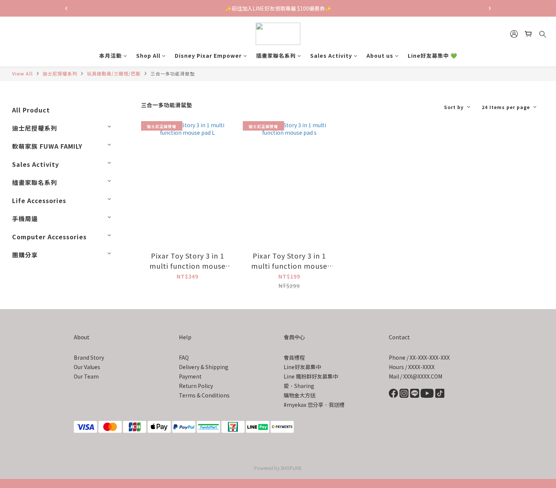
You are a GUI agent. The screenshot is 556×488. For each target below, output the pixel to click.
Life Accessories (39, 200)
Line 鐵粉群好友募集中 (311, 376)
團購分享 (25, 254)
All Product (31, 109)
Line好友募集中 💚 (432, 55)
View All (22, 73)
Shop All (148, 55)
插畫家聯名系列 (276, 55)
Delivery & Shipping (203, 367)
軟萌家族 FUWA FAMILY (47, 146)
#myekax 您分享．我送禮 (314, 404)
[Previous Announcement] (66, 8)
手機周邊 (25, 218)
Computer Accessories (49, 236)
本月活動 (110, 55)
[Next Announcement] (489, 8)
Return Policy (196, 385)
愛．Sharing (299, 385)
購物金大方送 (299, 395)
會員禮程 (294, 357)
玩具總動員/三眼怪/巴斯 (114, 73)
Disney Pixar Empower (208, 55)
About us (380, 55)
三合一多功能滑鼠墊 (173, 73)
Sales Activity (331, 55)
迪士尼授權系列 (60, 73)
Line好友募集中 (302, 367)
